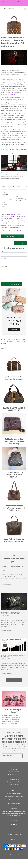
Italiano (13, 839)
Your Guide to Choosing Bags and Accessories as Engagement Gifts (11, 612)
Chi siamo (14, 769)
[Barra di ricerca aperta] (5, 9)
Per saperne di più (6, 584)
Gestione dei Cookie (14, 777)
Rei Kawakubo (11, 94)
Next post (20, 243)
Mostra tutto (14, 680)
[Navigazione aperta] (2, 9)
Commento (4, 266)
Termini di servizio (14, 771)
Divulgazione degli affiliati (14, 782)
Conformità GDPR (14, 779)
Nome (3, 251)
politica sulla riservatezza (14, 774)
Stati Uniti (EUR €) (13, 834)
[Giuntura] (25, 756)
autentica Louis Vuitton (13, 214)
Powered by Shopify (18, 854)
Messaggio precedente (13, 236)
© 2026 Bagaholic (9, 854)
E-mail (3, 259)
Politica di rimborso (14, 784)
